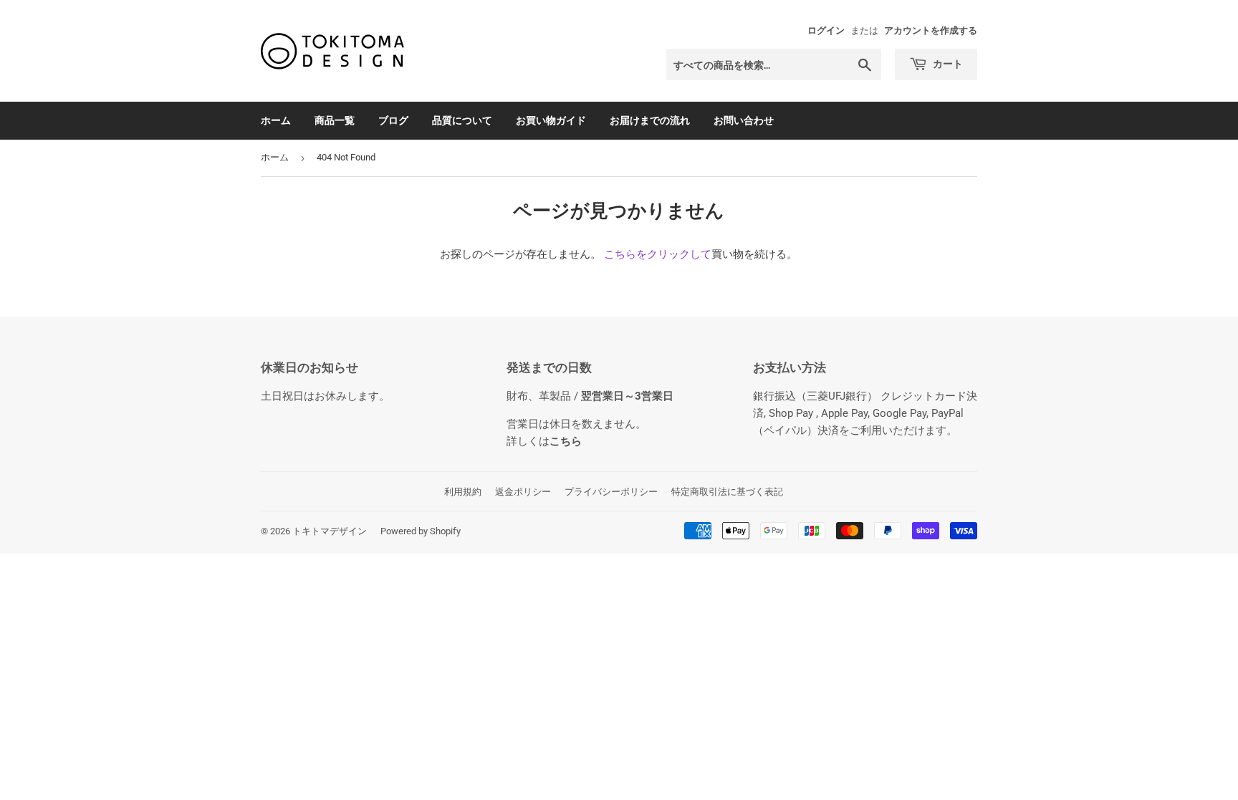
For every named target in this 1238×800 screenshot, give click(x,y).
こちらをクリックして (657, 254)
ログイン (826, 30)
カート (947, 63)
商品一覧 (335, 120)
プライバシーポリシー (611, 491)
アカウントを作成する (930, 30)
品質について (462, 120)
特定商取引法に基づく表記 (727, 491)
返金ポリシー (523, 491)
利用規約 (462, 491)
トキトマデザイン (329, 531)
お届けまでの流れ (650, 120)
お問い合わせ (744, 120)
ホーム (276, 120)
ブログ (393, 120)
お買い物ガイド (551, 120)
